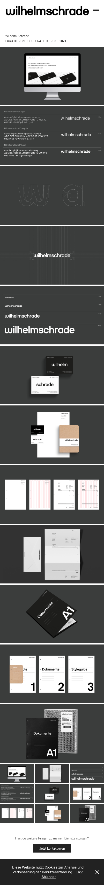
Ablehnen (49, 876)
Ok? (79, 871)
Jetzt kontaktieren (52, 848)
